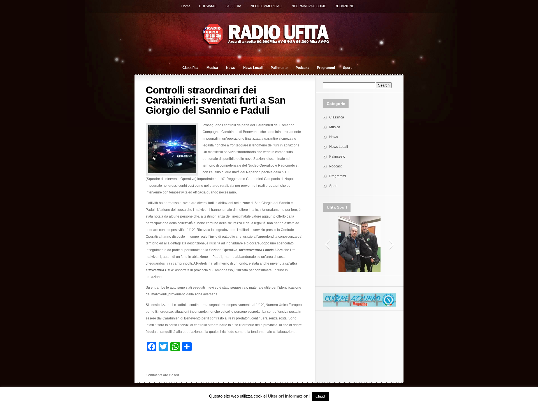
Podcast (302, 68)
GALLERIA (233, 6)
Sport (347, 68)
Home (186, 6)
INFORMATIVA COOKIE (308, 6)
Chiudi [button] (321, 396)
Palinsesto (279, 68)
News (230, 68)
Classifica (190, 68)
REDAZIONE (344, 6)
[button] (327, 244)
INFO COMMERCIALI (266, 6)
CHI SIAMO (207, 6)
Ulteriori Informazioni (289, 396)
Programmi (326, 68)
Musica (212, 68)
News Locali (253, 68)
